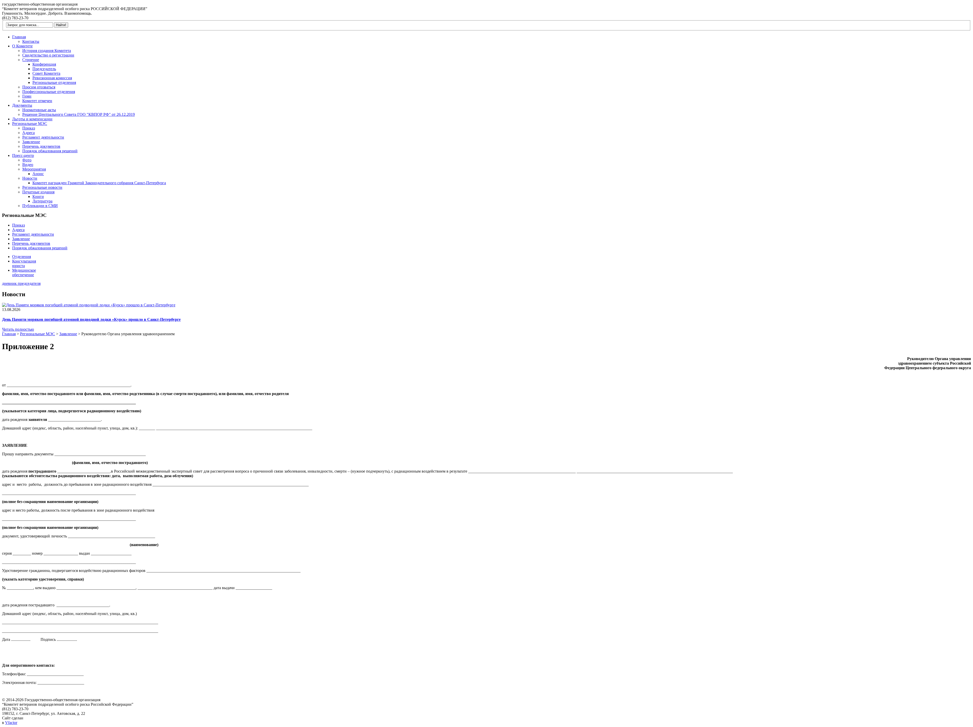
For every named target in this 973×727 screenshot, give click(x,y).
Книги (38, 196)
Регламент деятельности (43, 137)
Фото (26, 160)
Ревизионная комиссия (52, 78)
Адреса (28, 133)
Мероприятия (34, 169)
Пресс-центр (23, 155)
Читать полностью (18, 329)
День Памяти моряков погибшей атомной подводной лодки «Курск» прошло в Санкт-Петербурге (91, 319)
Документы (22, 105)
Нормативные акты (39, 110)
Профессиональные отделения (48, 91)
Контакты (30, 41)
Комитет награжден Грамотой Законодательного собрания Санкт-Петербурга (99, 183)
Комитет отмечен (37, 101)
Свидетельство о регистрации (48, 55)
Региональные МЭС (29, 123)
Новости (29, 178)
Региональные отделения (54, 82)
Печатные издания (38, 192)
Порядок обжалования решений (50, 151)
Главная (19, 37)
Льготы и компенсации (32, 119)
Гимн (26, 96)
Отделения (21, 256)
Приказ (28, 128)
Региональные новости (42, 187)
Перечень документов (41, 146)
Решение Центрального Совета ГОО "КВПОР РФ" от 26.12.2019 (78, 114)
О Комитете (22, 46)
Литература (42, 201)
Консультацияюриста (24, 263)
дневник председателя (21, 283)
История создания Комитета (46, 50)
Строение (30, 60)
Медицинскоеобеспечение (24, 272)
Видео (27, 164)
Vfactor (11, 722)
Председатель (44, 69)
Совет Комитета (46, 73)
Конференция (44, 64)
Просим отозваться (38, 87)
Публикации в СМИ (40, 205)
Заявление (31, 142)
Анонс (38, 174)
